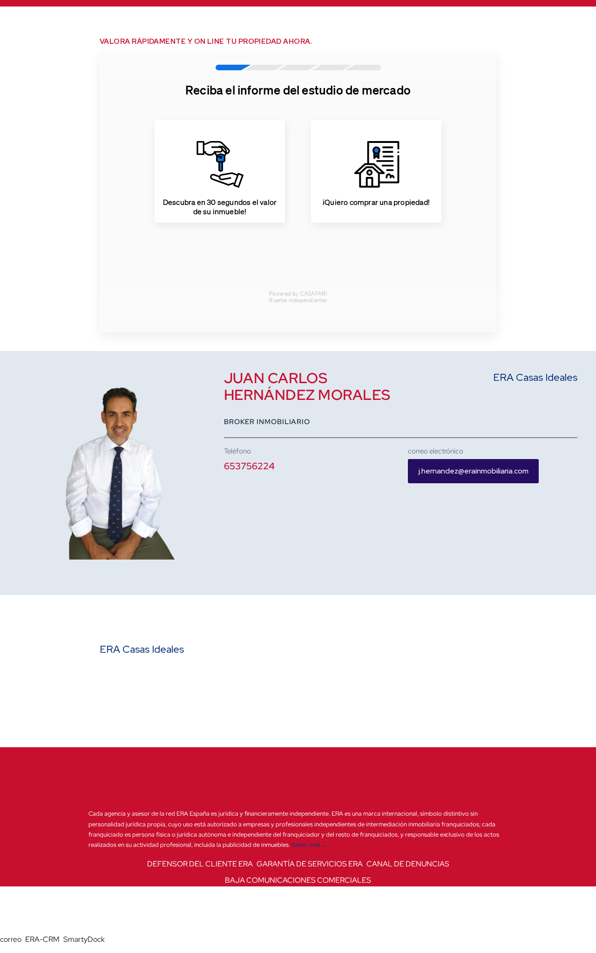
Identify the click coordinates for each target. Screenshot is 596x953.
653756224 (249, 466)
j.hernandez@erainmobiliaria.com (473, 471)
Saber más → (309, 845)
